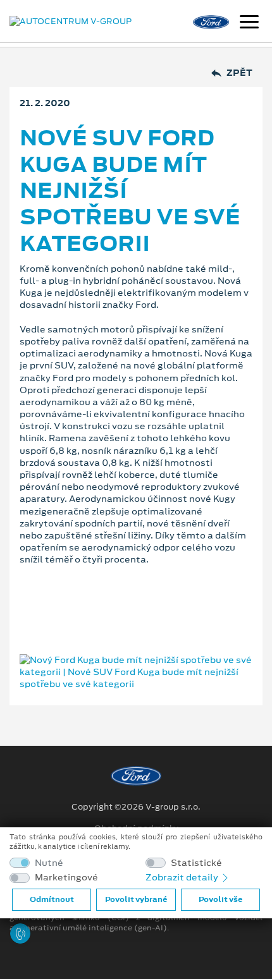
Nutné (49, 863)
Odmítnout (52, 899)
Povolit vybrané (136, 899)
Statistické (196, 863)
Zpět (239, 73)
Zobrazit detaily (182, 877)
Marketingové (66, 878)
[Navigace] (249, 23)
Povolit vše (220, 899)
